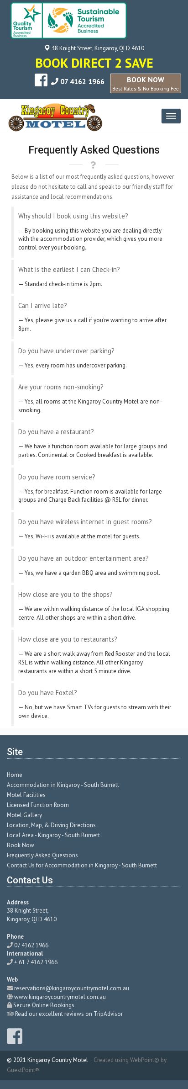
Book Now (20, 845)
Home (14, 775)
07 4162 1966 (82, 81)
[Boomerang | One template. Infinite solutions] (55, 117)
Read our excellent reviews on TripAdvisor (69, 1014)
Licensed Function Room (38, 805)
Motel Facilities (26, 795)
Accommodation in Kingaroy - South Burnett (63, 785)
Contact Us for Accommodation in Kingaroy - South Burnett (82, 865)
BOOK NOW (145, 83)
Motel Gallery (24, 815)
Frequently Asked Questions (42, 855)
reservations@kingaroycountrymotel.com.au (71, 988)
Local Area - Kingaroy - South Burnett (53, 835)
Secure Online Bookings (43, 1005)
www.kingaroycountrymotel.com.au (60, 997)
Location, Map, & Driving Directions (51, 825)
